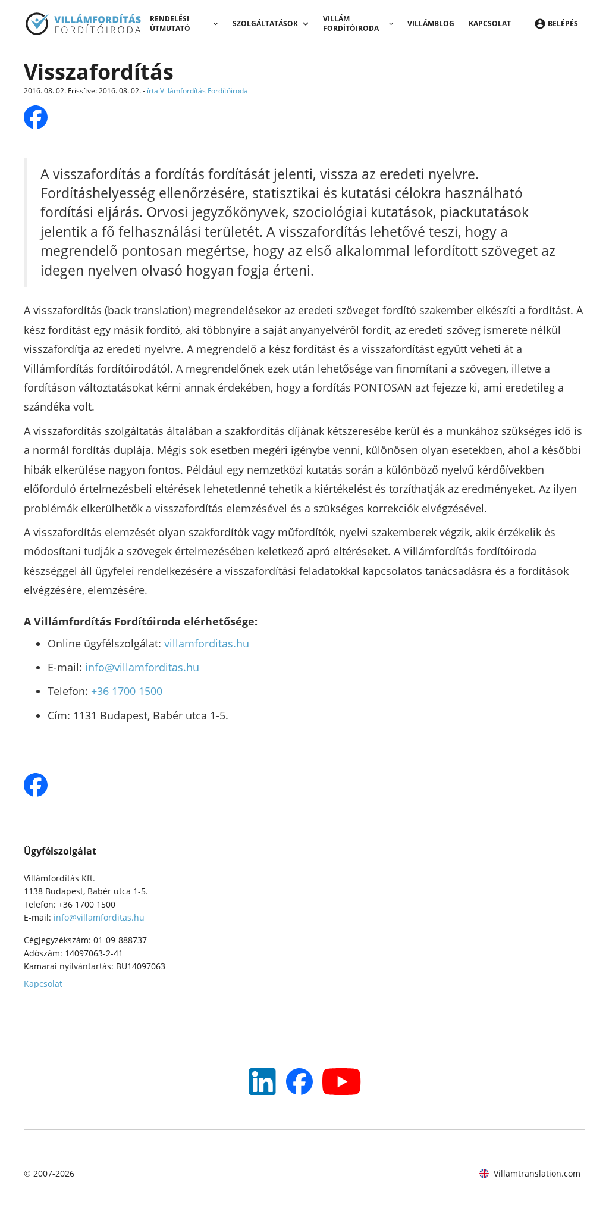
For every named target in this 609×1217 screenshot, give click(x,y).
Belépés (563, 23)
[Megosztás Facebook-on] (36, 117)
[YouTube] (262, 1081)
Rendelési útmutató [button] (170, 23)
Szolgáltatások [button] (265, 23)
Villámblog (430, 23)
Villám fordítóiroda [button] (351, 23)
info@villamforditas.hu (142, 667)
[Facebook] (299, 1081)
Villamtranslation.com (537, 1173)
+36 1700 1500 (126, 691)
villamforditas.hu (206, 643)
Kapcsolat (490, 23)
